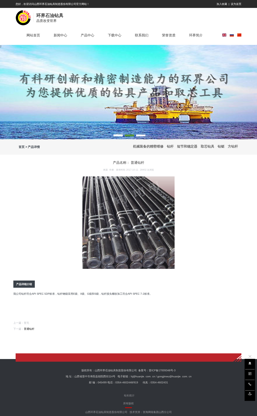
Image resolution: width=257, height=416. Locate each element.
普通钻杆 (29, 328)
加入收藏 (222, 3)
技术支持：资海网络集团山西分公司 (151, 412)
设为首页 (236, 3)
